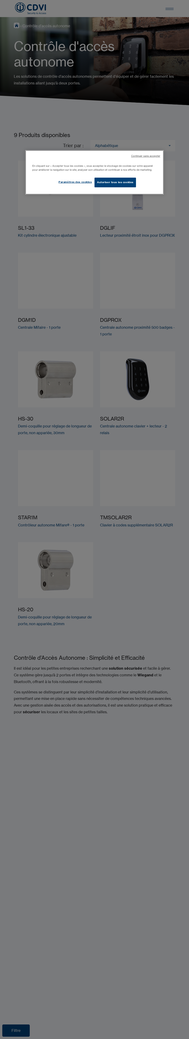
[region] (94, 172)
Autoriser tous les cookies (115, 182)
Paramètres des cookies (75, 182)
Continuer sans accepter (145, 156)
